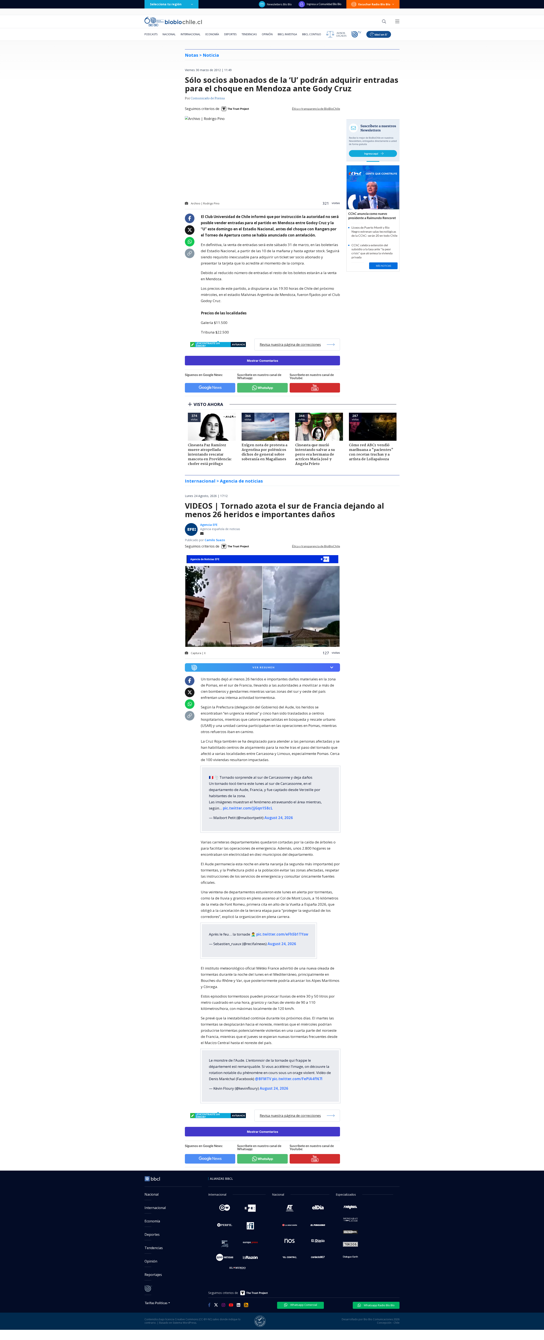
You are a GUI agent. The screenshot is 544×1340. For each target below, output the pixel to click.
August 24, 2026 (278, 817)
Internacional (190, 34)
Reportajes (153, 1274)
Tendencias (249, 34)
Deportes (230, 34)
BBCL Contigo (311, 34)
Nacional (169, 34)
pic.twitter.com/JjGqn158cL (248, 808)
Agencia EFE (209, 525)
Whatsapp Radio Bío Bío (379, 1305)
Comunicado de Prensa (208, 98)
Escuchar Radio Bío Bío (374, 4)
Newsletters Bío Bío (279, 4)
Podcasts (150, 34)
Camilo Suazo (215, 540)
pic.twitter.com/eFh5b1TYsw (282, 934)
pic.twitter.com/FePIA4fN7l (297, 1078)
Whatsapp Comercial (303, 1305)
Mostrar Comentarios (262, 360)
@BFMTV (263, 1078)
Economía (212, 34)
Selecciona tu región (165, 4)
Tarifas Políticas (156, 1303)
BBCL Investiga (287, 34)
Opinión (267, 34)
